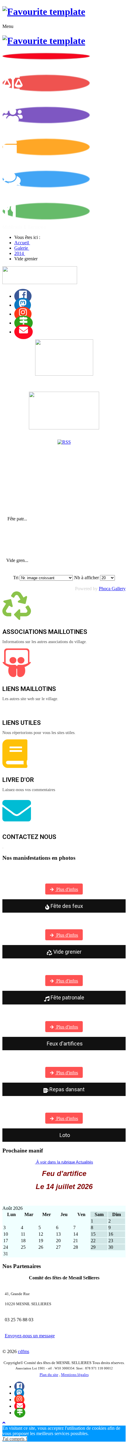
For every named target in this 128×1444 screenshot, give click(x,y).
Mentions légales (75, 1374)
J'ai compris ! (14, 1438)
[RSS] (64, 442)
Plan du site (49, 1374)
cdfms (23, 1351)
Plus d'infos (66, 889)
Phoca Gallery (112, 588)
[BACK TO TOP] (3, 1422)
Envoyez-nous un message (30, 1335)
